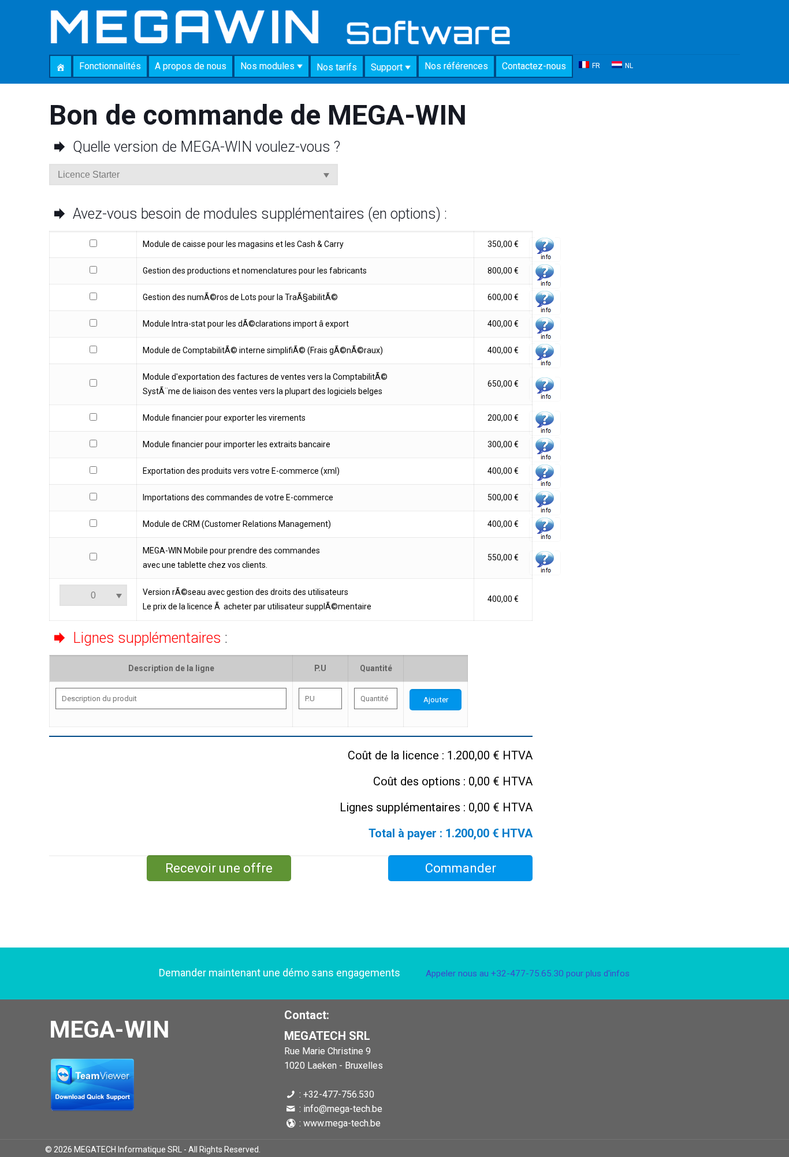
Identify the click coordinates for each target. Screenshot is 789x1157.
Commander (460, 868)
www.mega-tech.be (342, 1123)
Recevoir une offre (219, 868)
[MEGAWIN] (280, 27)
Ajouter (435, 699)
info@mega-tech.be (342, 1108)
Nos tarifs (337, 67)
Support (388, 67)
